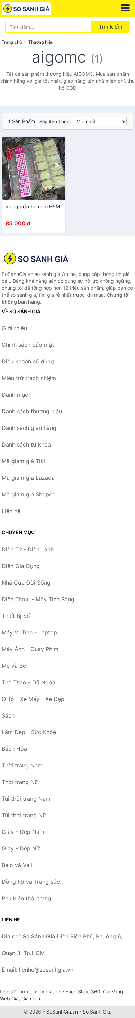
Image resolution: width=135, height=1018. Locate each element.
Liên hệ (11, 510)
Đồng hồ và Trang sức (31, 881)
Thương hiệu (40, 42)
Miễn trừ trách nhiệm (29, 378)
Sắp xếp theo (54, 121)
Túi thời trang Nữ (24, 815)
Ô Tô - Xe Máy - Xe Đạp (33, 698)
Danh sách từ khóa (26, 444)
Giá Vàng (113, 991)
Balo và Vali (17, 865)
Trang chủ (12, 42)
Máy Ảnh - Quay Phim (30, 649)
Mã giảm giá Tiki (23, 461)
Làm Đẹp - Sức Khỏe (29, 732)
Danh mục (15, 394)
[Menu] (125, 8)
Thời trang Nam (22, 765)
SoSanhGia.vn (62, 1012)
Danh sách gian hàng (29, 427)
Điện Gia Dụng (21, 565)
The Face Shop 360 (77, 991)
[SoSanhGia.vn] (36, 9)
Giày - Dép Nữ (21, 848)
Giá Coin (30, 998)
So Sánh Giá (96, 1012)
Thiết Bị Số (16, 615)
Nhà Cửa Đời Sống (26, 582)
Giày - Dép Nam (23, 831)
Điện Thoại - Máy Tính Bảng (38, 599)
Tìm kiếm (111, 26)
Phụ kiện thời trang (26, 898)
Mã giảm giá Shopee (28, 494)
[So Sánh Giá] (36, 258)
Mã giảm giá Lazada (28, 477)
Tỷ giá (46, 991)
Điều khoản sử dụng (28, 361)
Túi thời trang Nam (26, 798)
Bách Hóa (14, 748)
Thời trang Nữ (20, 781)
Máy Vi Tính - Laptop (29, 632)
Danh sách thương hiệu (32, 411)
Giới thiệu (14, 328)
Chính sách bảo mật (28, 344)
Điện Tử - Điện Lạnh (28, 549)
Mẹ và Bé (14, 665)
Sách (8, 715)
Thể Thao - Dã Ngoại (29, 682)
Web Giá (9, 998)
